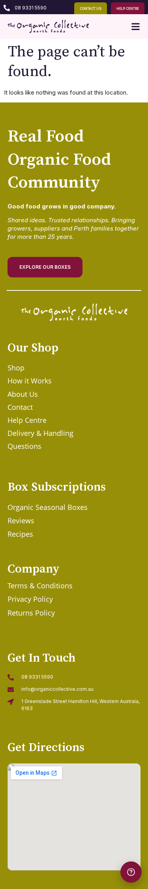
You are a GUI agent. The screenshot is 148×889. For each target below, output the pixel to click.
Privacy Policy (30, 599)
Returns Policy (31, 612)
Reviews (20, 520)
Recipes (20, 534)
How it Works (29, 380)
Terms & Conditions (40, 585)
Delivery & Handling (40, 433)
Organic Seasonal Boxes (47, 507)
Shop (15, 367)
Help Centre (27, 420)
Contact (20, 407)
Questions (24, 446)
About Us (22, 394)
